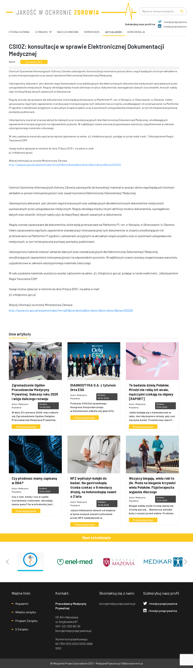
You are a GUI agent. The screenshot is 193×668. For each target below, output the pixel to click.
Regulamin (21, 603)
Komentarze (92, 31)
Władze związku (25, 612)
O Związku (21, 629)
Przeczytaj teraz (26, 426)
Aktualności (113, 31)
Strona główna (19, 31)
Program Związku (26, 620)
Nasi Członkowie (68, 31)
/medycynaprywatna (175, 22)
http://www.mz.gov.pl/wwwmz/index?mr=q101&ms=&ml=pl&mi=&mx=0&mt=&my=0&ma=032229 (65, 164)
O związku (41, 31)
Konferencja (136, 31)
